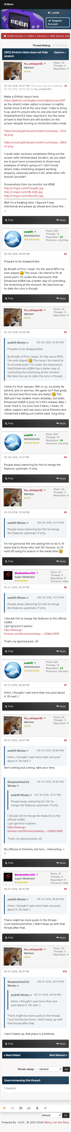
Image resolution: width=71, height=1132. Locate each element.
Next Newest (57, 1055)
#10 (65, 971)
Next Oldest (13, 1055)
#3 (65, 332)
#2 (65, 253)
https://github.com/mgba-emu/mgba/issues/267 (35, 100)
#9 (65, 888)
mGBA (30, 36)
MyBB (20, 1122)
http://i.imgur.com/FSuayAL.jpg (23, 188)
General (41, 36)
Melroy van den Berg (56, 1122)
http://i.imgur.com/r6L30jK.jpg (23, 192)
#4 (65, 457)
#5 (65, 512)
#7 (65, 685)
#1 (65, 85)
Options (59, 52)
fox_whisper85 (33, 63)
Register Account (55, 22)
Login (55, 12)
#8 (65, 740)
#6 (65, 587)
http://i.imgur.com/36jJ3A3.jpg (23, 196)
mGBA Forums (15, 36)
